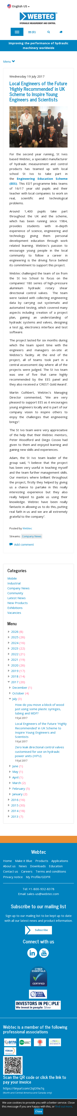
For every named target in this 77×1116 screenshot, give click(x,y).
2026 (17, 632)
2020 (18, 665)
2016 (18, 800)
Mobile (12, 578)
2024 (18, 643)
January (19, 794)
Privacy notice (13, 877)
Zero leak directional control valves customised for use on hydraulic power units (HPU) (39, 753)
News (23, 866)
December (22, 687)
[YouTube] (44, 953)
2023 (18, 648)
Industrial (14, 583)
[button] (33, 32)
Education (56, 866)
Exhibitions (15, 608)
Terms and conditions (51, 871)
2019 (18, 671)
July (17, 699)
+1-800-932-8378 (41, 889)
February (21, 788)
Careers (26, 871)
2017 (18, 682)
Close (38, 1111)
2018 (18, 676)
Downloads (38, 866)
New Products (17, 603)
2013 (17, 816)
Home (7, 861)
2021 (18, 659)
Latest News (16, 598)
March (19, 783)
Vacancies (14, 613)
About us (9, 866)
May (17, 772)
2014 (18, 811)
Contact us (10, 871)
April (17, 777)
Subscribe (41, 930)
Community (15, 593)
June (17, 766)
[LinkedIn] (32, 953)
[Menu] (17, 32)
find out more (63, 1106)
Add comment (23, 544)
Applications (59, 861)
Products (41, 861)
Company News (31, 536)
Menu (7, 61)
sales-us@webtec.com (43, 894)
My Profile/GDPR (38, 877)
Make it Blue (23, 861)
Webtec (27, 528)
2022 (18, 654)
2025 (18, 637)
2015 (18, 805)
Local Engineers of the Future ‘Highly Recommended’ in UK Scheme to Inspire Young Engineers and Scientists (38, 91)
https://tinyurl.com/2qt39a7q (23, 1088)
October (20, 693)
